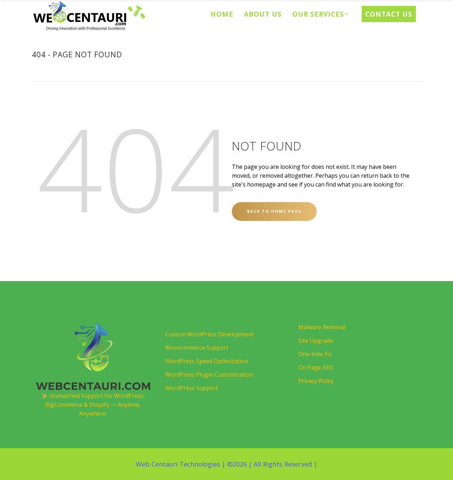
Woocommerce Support (196, 348)
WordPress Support (191, 388)
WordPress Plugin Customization (209, 374)
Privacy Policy (316, 381)
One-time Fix (315, 354)
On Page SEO (315, 367)
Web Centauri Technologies (178, 464)
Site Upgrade (315, 340)
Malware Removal (321, 327)
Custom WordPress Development (209, 334)
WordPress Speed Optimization (206, 361)
